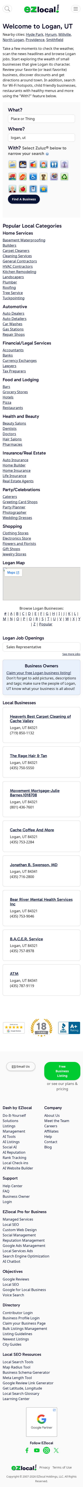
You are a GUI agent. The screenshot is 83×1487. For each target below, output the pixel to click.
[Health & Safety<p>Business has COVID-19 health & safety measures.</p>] (33, 189)
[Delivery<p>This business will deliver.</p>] (12, 176)
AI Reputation (14, 1152)
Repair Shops (14, 334)
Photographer (15, 512)
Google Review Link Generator (28, 1383)
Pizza (7, 402)
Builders (9, 245)
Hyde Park (34, 34)
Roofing (9, 287)
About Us (52, 1115)
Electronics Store (17, 538)
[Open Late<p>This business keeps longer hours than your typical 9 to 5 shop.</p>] (22, 164)
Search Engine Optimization (26, 1256)
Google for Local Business (24, 1289)
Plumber (10, 282)
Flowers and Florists (19, 543)
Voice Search (13, 1295)
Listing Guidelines (17, 1333)
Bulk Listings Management (25, 1328)
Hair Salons (12, 439)
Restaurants (13, 407)
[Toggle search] (7, 9)
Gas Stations (13, 329)
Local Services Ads (18, 1250)
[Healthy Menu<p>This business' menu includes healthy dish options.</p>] (22, 189)
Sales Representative (23, 647)
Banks (8, 355)
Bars (6, 386)
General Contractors (20, 261)
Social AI (10, 1147)
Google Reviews (16, 1279)
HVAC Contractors (18, 266)
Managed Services (18, 1219)
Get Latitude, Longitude (22, 1388)
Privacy (44, 1467)
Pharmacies (12, 444)
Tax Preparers (14, 371)
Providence (35, 39)
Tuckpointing (14, 298)
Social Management (19, 1235)
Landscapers (13, 277)
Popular (45, 624)
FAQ (6, 1191)
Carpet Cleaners (16, 250)
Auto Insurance (15, 460)
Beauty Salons (14, 423)
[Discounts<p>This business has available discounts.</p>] (22, 176)
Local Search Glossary (21, 1393)
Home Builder (14, 465)
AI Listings (11, 1141)
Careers (50, 1126)
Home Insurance (17, 470)
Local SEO (11, 1224)
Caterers (10, 496)
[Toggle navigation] (75, 9)
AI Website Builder (18, 1168)
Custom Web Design (20, 1229)
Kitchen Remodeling (19, 271)
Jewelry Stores (14, 554)
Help (48, 1136)
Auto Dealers (13, 313)
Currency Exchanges (20, 360)
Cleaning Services (17, 255)
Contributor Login (18, 1312)
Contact (50, 1141)
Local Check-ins (15, 1162)
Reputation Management (24, 1240)
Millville (64, 34)
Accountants (13, 350)
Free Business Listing (62, 1071)
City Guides (12, 1344)
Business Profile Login (21, 1318)
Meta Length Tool (17, 1377)
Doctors (9, 433)
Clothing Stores (16, 533)
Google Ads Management (24, 1245)
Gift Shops (11, 548)
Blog (48, 1147)
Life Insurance (14, 475)
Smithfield (54, 39)
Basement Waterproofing (24, 240)
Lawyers (9, 365)
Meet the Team (56, 1120)
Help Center (13, 1185)
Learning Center (16, 1398)
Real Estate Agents (18, 481)
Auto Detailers (15, 318)
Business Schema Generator (26, 1372)
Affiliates (51, 1131)
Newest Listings (16, 1339)
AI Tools (9, 1136)
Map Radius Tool (16, 1367)
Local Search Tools (18, 1361)
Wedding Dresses (17, 517)
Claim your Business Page (24, 1323)
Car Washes (12, 323)
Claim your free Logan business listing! (38, 672)
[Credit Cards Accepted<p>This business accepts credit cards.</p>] (33, 164)
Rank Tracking (14, 1157)
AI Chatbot (11, 1261)
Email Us (23, 1066)
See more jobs (71, 654)
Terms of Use (62, 1467)
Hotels (8, 397)
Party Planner (14, 507)
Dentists (10, 428)
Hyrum (51, 34)
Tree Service (13, 292)
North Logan (13, 39)
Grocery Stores (15, 392)
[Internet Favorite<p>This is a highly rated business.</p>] (43, 189)
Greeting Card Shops (20, 501)
